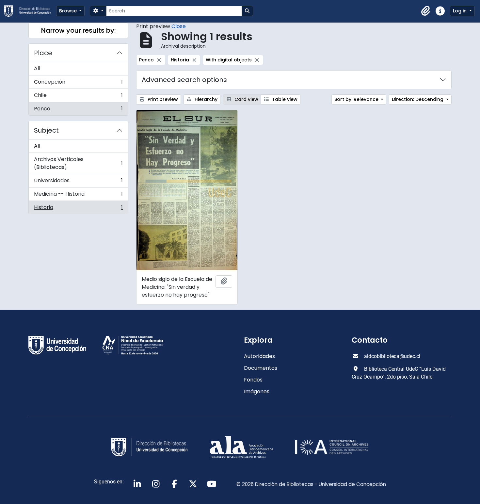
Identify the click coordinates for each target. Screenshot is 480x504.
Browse (68, 11)
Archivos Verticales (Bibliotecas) (78, 163)
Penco (78, 110)
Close (178, 26)
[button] (426, 11)
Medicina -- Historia (78, 195)
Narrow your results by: (78, 30)
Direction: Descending (418, 99)
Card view (245, 99)
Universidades (78, 182)
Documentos (260, 368)
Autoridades (259, 356)
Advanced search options (184, 79)
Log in (460, 11)
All (37, 68)
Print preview (162, 99)
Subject (46, 130)
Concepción (78, 83)
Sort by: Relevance (357, 99)
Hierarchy (205, 99)
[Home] (30, 11)
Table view (284, 99)
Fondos (253, 379)
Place (43, 52)
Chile (78, 96)
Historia (78, 208)
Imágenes (256, 391)
